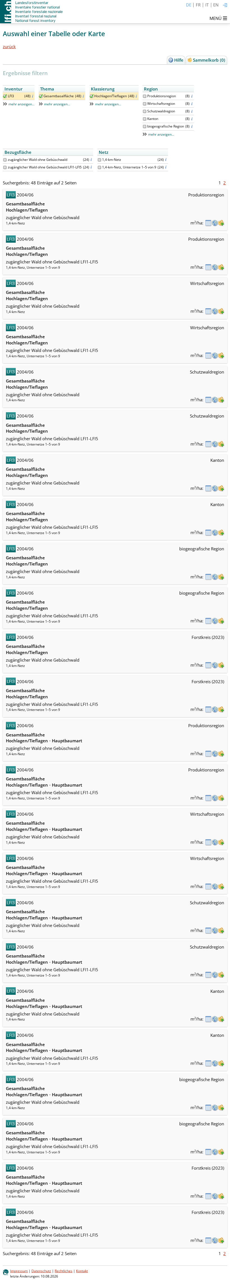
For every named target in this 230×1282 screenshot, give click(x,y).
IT (207, 5)
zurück (9, 46)
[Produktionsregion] (144, 96)
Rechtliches (63, 1271)
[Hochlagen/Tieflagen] (91, 96)
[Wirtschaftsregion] (144, 104)
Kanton (152, 118)
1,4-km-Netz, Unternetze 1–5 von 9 (129, 167)
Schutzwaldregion (161, 111)
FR (198, 5)
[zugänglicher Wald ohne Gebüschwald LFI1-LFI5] (5, 167)
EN (216, 5)
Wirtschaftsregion (161, 103)
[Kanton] (144, 119)
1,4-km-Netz (111, 159)
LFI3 (11, 96)
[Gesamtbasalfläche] (41, 96)
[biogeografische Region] (144, 126)
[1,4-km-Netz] (99, 160)
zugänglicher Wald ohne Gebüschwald (37, 159)
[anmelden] (225, 5)
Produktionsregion (161, 96)
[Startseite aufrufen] (32, 11)
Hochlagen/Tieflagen (110, 96)
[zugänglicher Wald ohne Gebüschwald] (5, 160)
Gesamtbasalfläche (58, 96)
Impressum (19, 1271)
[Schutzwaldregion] (144, 111)
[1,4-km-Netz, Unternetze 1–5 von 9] (99, 167)
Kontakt (82, 1271)
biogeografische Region (165, 126)
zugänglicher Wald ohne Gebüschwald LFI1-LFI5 (45, 167)
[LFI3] (5, 96)
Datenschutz (41, 1271)
